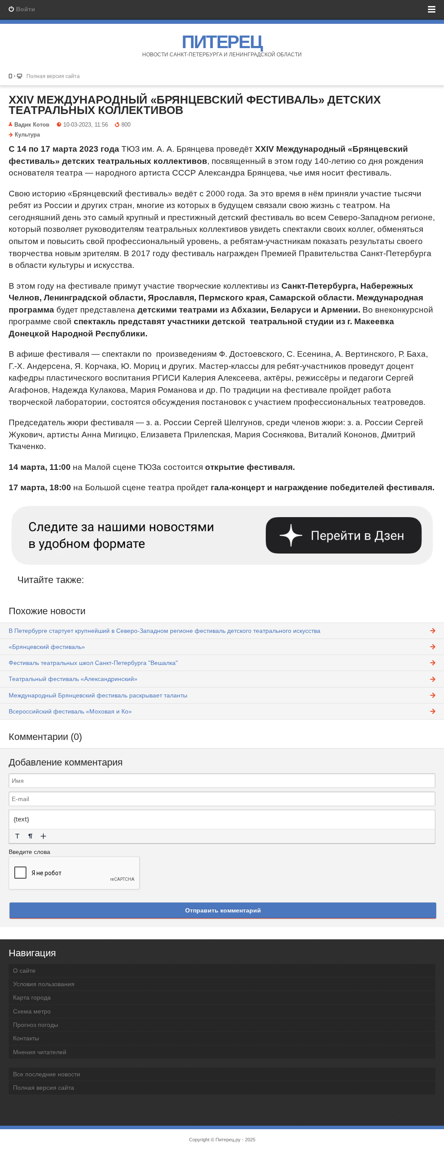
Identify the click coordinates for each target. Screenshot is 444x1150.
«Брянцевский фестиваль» (47, 646)
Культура (27, 135)
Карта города (32, 997)
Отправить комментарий (223, 910)
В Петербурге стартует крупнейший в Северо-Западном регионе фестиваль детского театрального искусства (164, 630)
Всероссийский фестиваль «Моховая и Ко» (70, 711)
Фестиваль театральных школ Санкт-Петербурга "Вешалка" (93, 662)
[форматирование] (17, 836)
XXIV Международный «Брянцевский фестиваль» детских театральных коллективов (195, 105)
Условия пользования (44, 984)
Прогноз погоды (35, 1024)
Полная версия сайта (53, 76)
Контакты (26, 1038)
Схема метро (32, 1011)
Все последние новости (46, 1074)
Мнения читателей (39, 1052)
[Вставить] (43, 836)
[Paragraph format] (30, 836)
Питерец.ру (228, 1139)
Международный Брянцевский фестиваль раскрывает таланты (98, 695)
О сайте (24, 970)
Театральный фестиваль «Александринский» (73, 678)
